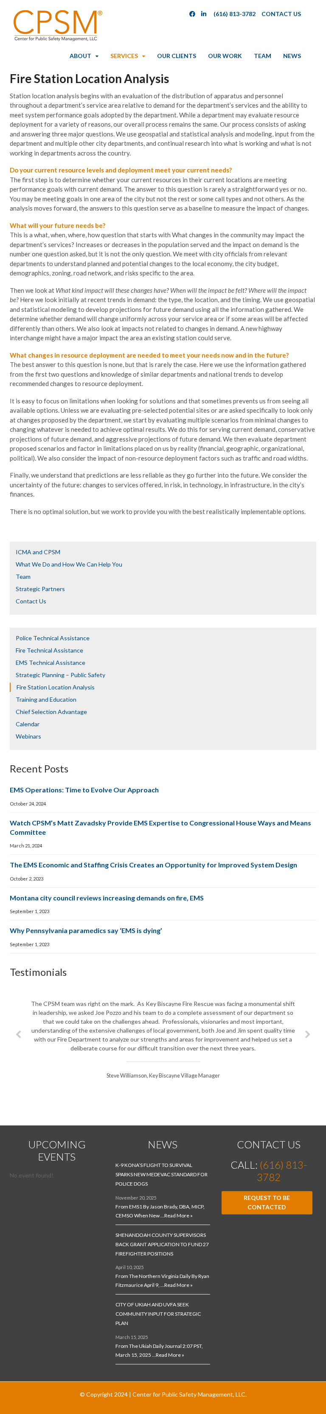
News (292, 55)
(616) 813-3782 (235, 13)
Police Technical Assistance (53, 638)
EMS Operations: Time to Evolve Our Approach (84, 790)
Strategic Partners (40, 588)
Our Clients (176, 55)
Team (262, 55)
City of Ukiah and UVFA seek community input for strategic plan (158, 1313)
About (80, 55)
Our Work (225, 55)
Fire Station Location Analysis (56, 687)
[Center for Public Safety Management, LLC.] (57, 39)
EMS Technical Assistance (50, 662)
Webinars (28, 736)
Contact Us (281, 13)
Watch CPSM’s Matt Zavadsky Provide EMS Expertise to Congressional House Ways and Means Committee (160, 827)
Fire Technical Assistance (49, 650)
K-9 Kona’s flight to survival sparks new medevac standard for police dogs (161, 1174)
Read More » (178, 1215)
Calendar (27, 724)
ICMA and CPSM (38, 552)
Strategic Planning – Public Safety (60, 674)
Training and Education (46, 699)
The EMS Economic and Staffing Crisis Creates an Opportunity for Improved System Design (153, 865)
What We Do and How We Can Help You (69, 564)
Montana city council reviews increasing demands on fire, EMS (107, 898)
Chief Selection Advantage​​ (51, 711)
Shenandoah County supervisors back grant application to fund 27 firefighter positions (162, 1244)
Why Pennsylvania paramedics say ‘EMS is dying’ (86, 930)
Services (124, 55)
